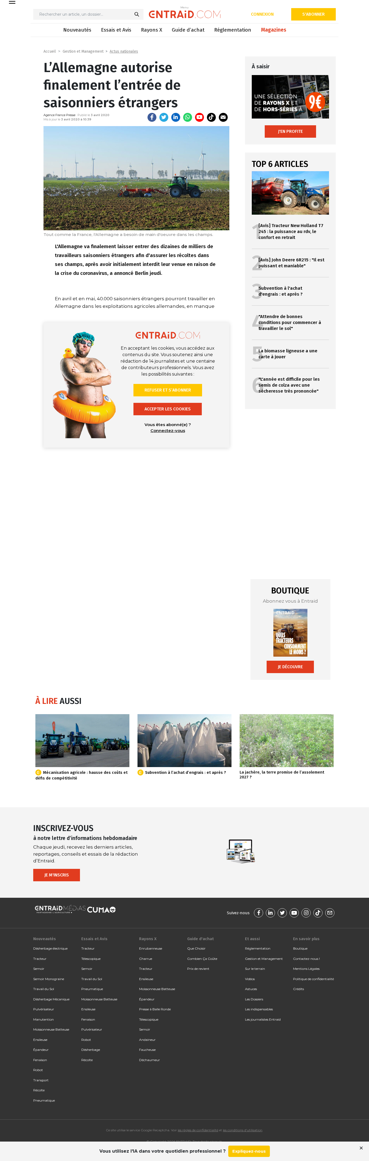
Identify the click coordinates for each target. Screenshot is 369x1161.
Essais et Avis (116, 30)
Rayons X (151, 30)
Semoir (38, 969)
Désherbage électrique (50, 948)
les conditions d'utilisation (242, 1130)
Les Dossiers (254, 999)
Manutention (43, 1019)
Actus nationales (124, 51)
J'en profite (290, 131)
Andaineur (147, 1040)
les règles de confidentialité (198, 1130)
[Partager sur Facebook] (151, 117)
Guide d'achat (200, 938)
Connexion (262, 14)
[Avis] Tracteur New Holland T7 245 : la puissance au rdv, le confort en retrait (291, 231)
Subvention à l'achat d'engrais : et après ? (281, 291)
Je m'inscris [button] (56, 875)
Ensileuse (40, 1040)
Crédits (298, 989)
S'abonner (313, 14)
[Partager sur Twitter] (163, 117)
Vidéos (250, 979)
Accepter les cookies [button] (168, 408)
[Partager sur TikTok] (211, 117)
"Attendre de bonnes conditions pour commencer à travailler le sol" (290, 322)
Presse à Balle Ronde (155, 1009)
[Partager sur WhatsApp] (187, 117)
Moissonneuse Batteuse (51, 1029)
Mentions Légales (306, 969)
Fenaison (40, 1060)
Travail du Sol (43, 989)
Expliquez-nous (249, 1151)
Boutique (300, 948)
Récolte (39, 1090)
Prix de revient (198, 969)
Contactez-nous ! (306, 959)
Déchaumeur (149, 1060)
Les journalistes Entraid (263, 1019)
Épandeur (41, 1050)
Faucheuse (147, 1050)
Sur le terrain (255, 969)
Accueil (49, 51)
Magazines (273, 30)
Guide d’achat (188, 30)
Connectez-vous (167, 430)
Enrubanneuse (150, 948)
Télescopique (90, 959)
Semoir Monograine (48, 979)
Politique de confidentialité (313, 979)
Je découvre (290, 666)
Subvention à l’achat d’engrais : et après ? (185, 772)
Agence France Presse (59, 115)
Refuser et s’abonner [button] (168, 390)
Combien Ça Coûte (202, 959)
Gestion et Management (83, 51)
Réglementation (232, 30)
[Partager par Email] (223, 117)
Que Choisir (196, 948)
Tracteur (39, 959)
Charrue (145, 959)
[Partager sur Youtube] (199, 117)
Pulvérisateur (43, 1009)
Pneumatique (44, 1100)
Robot (38, 1070)
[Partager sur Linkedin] (175, 117)
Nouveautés (77, 30)
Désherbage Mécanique (51, 999)
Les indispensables (259, 1009)
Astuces (251, 989)
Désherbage (90, 1050)
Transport (41, 1080)
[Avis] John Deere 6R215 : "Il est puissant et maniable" (291, 263)
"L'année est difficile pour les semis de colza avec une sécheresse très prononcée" (289, 385)
